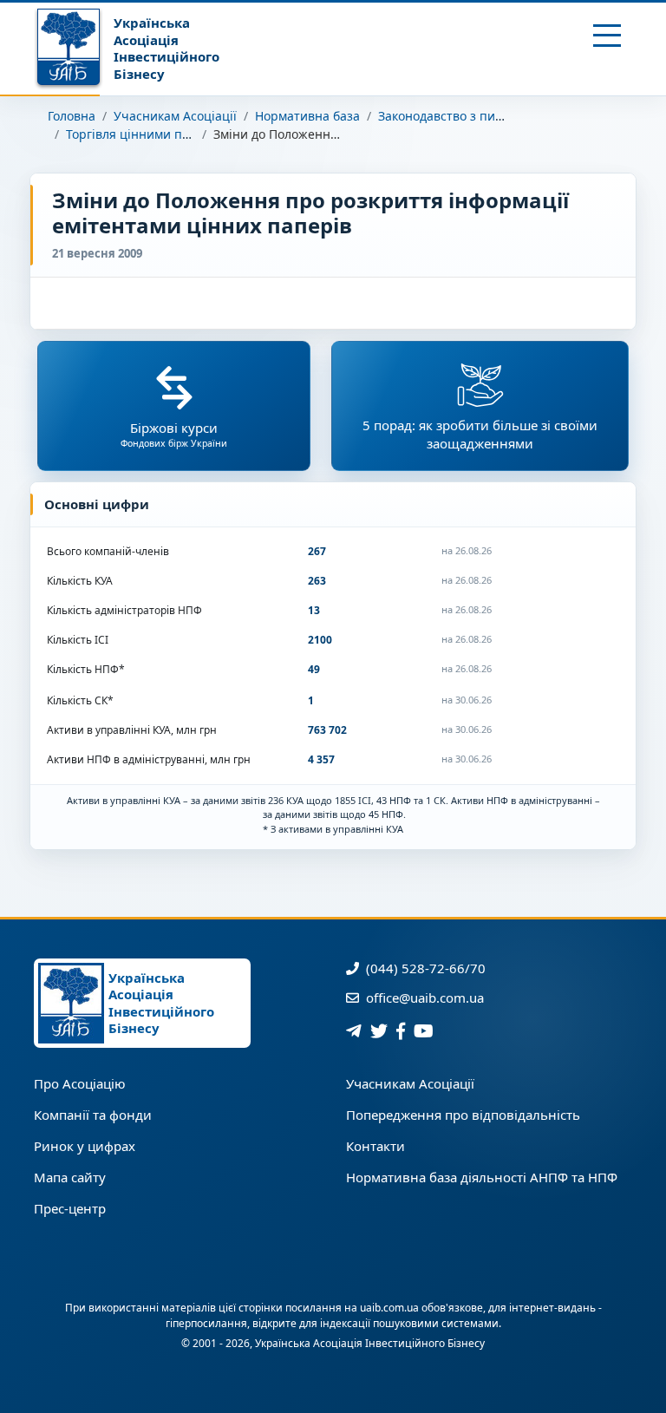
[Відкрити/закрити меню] (607, 35)
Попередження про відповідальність (463, 1114)
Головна (71, 116)
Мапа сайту (70, 1177)
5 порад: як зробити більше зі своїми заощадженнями (479, 434)
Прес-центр (70, 1208)
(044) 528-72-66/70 (424, 968)
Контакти (375, 1146)
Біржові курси (174, 434)
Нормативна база (307, 116)
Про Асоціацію (80, 1083)
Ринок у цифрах (84, 1146)
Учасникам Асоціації (175, 116)
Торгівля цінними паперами (150, 134)
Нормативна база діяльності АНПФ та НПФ (481, 1177)
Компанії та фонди (93, 1114)
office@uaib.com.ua (423, 997)
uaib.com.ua (389, 1307)
